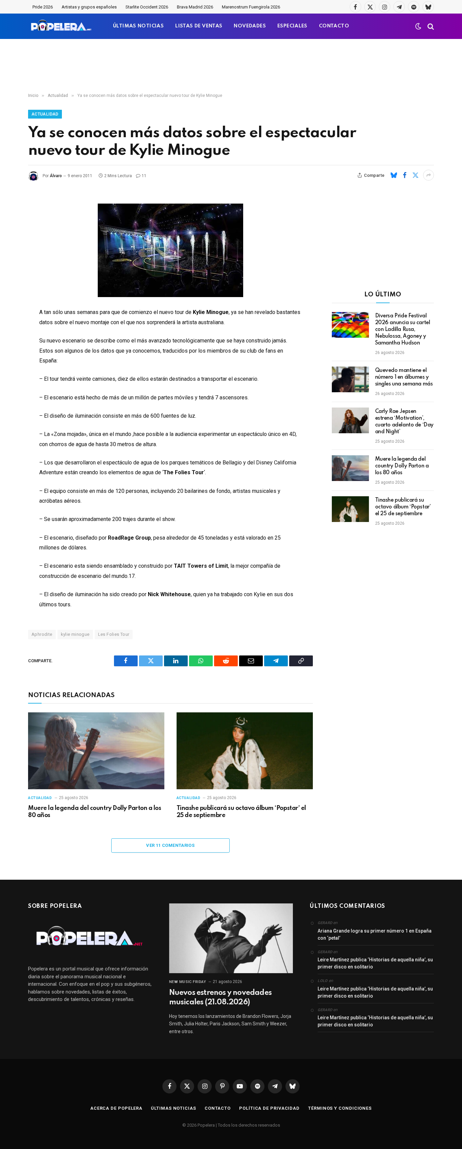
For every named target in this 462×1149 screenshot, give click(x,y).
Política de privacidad (269, 1108)
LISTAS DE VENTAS (198, 26)
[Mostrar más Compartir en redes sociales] (428, 175)
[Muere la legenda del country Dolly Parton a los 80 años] (96, 750)
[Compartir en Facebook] (404, 175)
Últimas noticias (173, 1108)
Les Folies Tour (114, 634)
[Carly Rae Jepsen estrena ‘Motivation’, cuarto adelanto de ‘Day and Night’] (350, 420)
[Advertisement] (231, 66)
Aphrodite (41, 634)
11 (144, 175)
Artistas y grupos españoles (89, 6)
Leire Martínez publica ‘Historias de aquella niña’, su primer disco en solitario (375, 963)
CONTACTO (334, 26)
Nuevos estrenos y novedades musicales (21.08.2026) (220, 997)
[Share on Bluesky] (394, 175)
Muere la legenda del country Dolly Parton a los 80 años (94, 812)
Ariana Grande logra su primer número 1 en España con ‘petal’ (375, 934)
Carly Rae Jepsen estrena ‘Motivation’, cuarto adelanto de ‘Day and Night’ (404, 422)
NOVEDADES (250, 26)
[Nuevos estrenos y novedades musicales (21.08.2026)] (231, 938)
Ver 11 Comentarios (170, 845)
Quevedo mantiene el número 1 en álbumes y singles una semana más (404, 377)
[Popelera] (61, 26)
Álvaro (56, 175)
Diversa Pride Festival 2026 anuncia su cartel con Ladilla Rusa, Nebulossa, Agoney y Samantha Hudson (402, 329)
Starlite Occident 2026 (146, 6)
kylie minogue (75, 634)
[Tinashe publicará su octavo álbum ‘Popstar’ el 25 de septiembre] (245, 750)
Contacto (218, 1108)
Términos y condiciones (340, 1108)
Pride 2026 (42, 6)
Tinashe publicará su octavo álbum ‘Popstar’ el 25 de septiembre (241, 812)
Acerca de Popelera (116, 1108)
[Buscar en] (430, 26)
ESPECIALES (292, 26)
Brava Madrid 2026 (195, 6)
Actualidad (45, 114)
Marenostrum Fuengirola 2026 (251, 6)
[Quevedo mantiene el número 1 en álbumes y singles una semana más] (350, 379)
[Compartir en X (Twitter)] (415, 175)
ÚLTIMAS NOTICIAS (138, 26)
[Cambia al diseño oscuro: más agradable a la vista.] (418, 26)
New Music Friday (187, 982)
